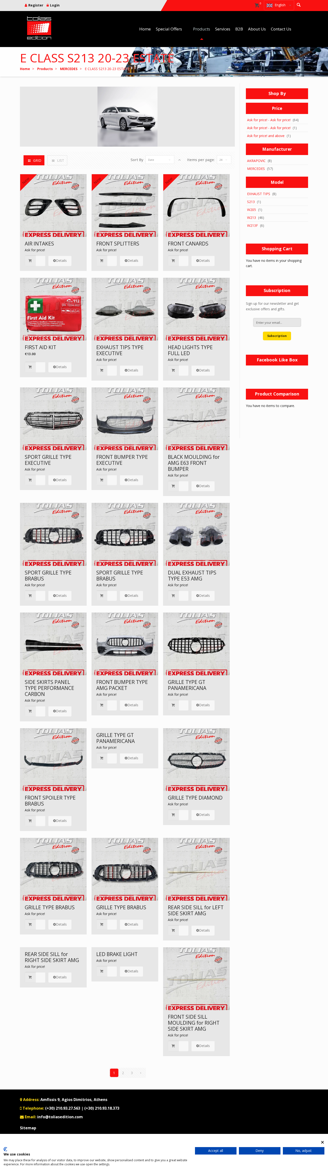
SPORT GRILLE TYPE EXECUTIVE (48, 460)
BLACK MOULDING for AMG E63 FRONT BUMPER (194, 463)
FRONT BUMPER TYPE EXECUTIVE (122, 460)
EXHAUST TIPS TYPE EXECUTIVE (120, 350)
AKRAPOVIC (256, 160)
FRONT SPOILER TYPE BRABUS (50, 800)
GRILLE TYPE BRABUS (50, 907)
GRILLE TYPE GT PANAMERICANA (187, 685)
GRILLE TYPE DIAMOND (195, 797)
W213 (251, 217)
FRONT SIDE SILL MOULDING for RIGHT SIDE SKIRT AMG (193, 1022)
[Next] (141, 1073)
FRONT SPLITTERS (117, 243)
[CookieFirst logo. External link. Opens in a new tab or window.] (5, 1149)
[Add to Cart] (35, 260)
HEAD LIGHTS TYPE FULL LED (190, 350)
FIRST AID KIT (40, 347)
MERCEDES (256, 168)
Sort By (137, 159)
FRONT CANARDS (188, 243)
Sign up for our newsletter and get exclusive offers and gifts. (272, 306)
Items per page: (201, 159)
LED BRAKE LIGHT (117, 954)
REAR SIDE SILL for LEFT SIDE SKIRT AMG (196, 910)
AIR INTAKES (39, 243)
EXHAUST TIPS (258, 194)
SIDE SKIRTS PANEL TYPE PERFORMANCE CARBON (49, 688)
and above (266, 135)
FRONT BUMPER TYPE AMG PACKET (122, 685)
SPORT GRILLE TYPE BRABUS (48, 575)
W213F (252, 225)
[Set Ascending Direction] (179, 160)
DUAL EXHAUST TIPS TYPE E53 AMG (192, 575)
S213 (251, 201)
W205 (251, 209)
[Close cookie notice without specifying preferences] (322, 1142)
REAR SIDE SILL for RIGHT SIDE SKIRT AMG (52, 957)
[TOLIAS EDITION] (39, 28)
